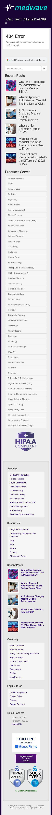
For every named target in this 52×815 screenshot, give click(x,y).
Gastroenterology (16, 294)
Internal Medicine (16, 362)
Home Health (14, 204)
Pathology (12, 341)
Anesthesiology (15, 262)
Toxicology (13, 325)
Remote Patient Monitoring (20, 388)
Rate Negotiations (18, 486)
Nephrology (13, 357)
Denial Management (19, 506)
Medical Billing (16, 490)
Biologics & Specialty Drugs (20, 425)
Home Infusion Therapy (19, 399)
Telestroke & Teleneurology (20, 378)
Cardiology (13, 247)
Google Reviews (17, 704)
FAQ (12, 544)
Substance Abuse (16, 225)
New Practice (16, 677)
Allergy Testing (14, 331)
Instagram (20, 15)
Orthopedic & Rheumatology (21, 268)
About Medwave (17, 645)
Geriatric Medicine (16, 289)
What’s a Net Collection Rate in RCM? (29, 129)
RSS (36, 15)
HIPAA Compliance (18, 692)
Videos (13, 548)
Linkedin (24, 15)
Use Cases (15, 665)
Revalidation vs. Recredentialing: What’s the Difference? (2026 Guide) (33, 159)
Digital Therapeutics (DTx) (20, 383)
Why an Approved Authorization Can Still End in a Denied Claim (32, 100)
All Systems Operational (26, 791)
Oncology (12, 336)
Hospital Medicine (16, 278)
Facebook (16, 15)
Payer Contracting (18, 483)
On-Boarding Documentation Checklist (23, 535)
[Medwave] (26, 7)
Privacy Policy (16, 696)
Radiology (12, 252)
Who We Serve (16, 649)
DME (10, 183)
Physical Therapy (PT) (18, 415)
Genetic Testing (15, 283)
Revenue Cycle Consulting (22, 514)
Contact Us (17, 724)
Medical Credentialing (19, 475)
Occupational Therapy (18, 420)
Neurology (12, 373)
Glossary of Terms (18, 556)
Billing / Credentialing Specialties (24, 653)
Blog (12, 540)
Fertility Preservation (17, 320)
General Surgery (15, 236)
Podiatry (12, 367)
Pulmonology (14, 299)
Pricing (13, 673)
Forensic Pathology (17, 346)
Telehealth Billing (17, 494)
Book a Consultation (19, 661)
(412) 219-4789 (34, 19)
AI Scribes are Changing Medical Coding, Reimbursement (30, 115)
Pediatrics (12, 194)
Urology (11, 310)
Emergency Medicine (17, 231)
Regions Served (17, 657)
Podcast (13, 552)
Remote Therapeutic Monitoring (22, 394)
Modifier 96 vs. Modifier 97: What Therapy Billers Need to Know (31, 143)
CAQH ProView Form (19, 529)
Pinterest (23, 727)
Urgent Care (13, 257)
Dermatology (14, 241)
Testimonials (15, 669)
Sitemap (13, 700)
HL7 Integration (17, 498)
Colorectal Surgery (16, 315)
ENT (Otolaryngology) (18, 273)
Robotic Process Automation (22, 502)
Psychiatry (12, 199)
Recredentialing (17, 479)
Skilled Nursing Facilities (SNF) (22, 220)
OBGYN (11, 352)
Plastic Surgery (15, 215)
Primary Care (14, 189)
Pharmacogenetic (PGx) (19, 304)
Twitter (28, 15)
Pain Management (16, 210)
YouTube (32, 15)
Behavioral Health (16, 178)
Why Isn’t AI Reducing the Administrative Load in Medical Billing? (32, 86)
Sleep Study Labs (16, 410)
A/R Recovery (16, 510)
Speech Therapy (15, 404)
